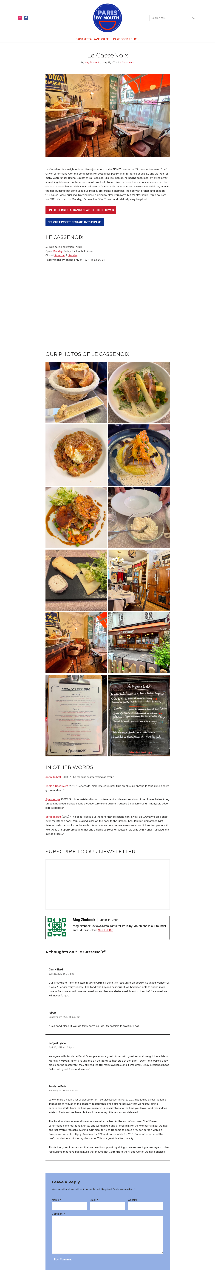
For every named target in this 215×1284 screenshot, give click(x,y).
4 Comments (127, 62)
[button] (138, 39)
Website (132, 1199)
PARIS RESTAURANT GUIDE (92, 39)
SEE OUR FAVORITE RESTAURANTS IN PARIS (74, 222)
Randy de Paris (57, 1086)
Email (94, 1199)
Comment (58, 1213)
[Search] (193, 18)
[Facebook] (26, 18)
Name (56, 1199)
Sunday (72, 255)
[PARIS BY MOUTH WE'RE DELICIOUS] (107, 18)
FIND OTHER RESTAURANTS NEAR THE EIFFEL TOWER (81, 210)
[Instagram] (20, 18)
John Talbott (53, 777)
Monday (57, 251)
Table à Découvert (56, 786)
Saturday (59, 255)
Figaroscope (52, 799)
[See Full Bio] (115, 930)
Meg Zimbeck (92, 62)
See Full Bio (105, 930)
